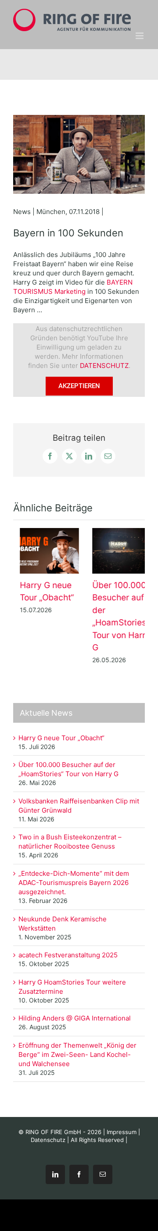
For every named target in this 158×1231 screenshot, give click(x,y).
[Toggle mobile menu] (140, 35)
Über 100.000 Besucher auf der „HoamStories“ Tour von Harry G (116, 550)
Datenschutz (48, 1137)
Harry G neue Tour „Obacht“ (44, 550)
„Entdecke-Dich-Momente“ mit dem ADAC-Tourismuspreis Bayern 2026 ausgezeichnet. (73, 880)
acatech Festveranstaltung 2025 (68, 953)
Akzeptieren (79, 386)
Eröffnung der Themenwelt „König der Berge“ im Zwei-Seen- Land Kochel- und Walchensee (77, 1051)
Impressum (121, 1129)
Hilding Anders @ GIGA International (75, 1016)
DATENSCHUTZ (104, 365)
